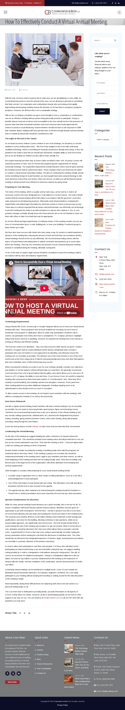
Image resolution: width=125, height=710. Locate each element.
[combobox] (105, 139)
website (35, 426)
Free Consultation (44, 668)
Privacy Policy (62, 705)
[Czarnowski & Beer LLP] (62, 12)
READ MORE (12, 682)
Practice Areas (43, 654)
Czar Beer (24, 90)
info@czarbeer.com (81, 3)
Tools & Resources (44, 664)
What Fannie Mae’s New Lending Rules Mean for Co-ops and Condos (105, 208)
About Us (40, 645)
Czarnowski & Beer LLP (62, 701)
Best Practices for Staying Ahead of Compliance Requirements (105, 228)
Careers (40, 650)
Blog (39, 659)
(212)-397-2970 (108, 679)
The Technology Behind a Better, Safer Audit (104, 171)
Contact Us (41, 673)
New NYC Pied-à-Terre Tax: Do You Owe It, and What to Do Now (105, 189)
